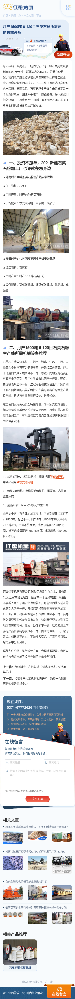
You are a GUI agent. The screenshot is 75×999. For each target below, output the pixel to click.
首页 (5, 15)
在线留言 (59, 994)
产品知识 (28, 15)
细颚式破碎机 (25, 482)
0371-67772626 (19, 707)
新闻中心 (16, 15)
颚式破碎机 (57, 476)
